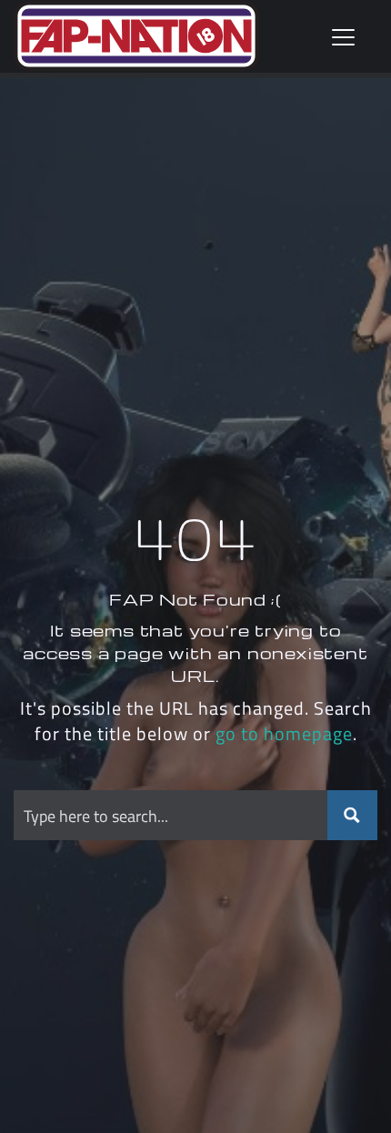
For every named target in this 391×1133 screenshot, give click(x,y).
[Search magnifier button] (352, 815)
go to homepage (284, 733)
